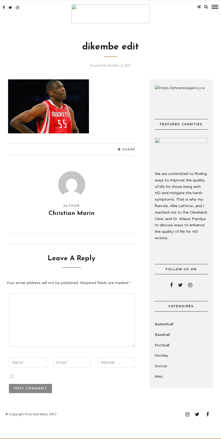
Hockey (161, 355)
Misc (159, 376)
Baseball (162, 334)
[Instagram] (17, 8)
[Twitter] (180, 285)
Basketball (164, 324)
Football (162, 345)
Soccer (161, 366)
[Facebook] (171, 285)
